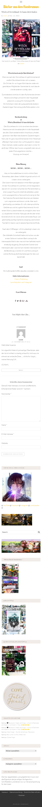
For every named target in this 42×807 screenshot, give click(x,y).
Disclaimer (22, 795)
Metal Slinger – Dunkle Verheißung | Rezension (21, 732)
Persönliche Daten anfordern (32, 792)
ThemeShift (24, 804)
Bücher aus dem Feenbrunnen (21, 7)
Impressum (5, 792)
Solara (5, 16)
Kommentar (6, 394)
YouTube (6, 505)
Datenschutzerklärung (16, 792)
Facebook (15, 505)
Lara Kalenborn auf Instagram (21, 282)
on (23, 63)
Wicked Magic (11, 737)
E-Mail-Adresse (8, 434)
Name (4, 425)
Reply (21, 370)
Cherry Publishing (21, 279)
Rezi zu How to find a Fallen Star (16, 734)
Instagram (24, 505)
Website (5, 443)
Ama (21, 63)
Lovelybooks (34, 505)
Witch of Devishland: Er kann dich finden (19, 12)
